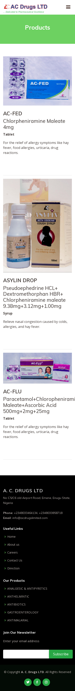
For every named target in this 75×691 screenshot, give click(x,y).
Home (11, 536)
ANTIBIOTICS (16, 604)
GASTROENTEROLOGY (22, 612)
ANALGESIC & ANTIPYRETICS (27, 588)
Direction (13, 568)
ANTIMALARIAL (18, 620)
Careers (12, 552)
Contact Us (14, 560)
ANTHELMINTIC (18, 596)
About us (13, 544)
